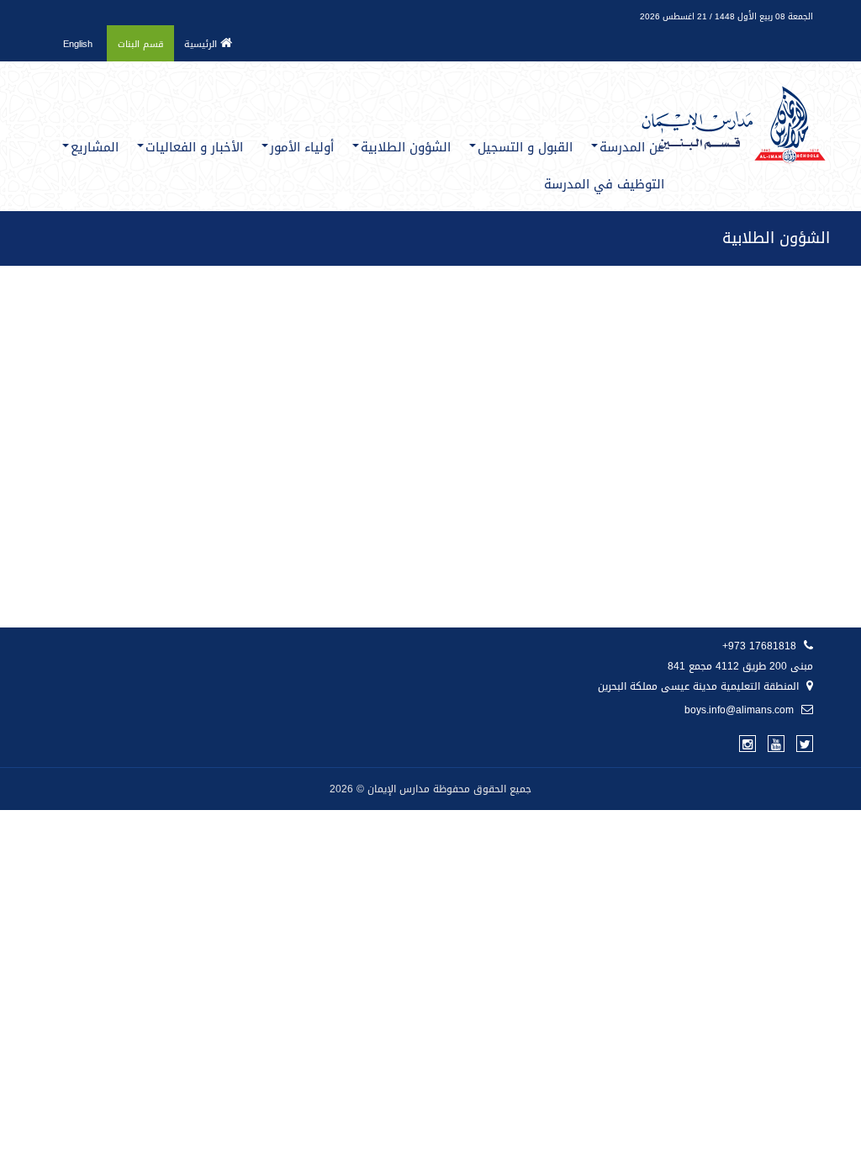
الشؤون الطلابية (406, 147)
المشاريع (95, 147)
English (77, 44)
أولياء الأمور (302, 147)
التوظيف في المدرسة (604, 184)
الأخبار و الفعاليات (194, 147)
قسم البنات (140, 44)
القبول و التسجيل (525, 147)
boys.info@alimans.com (740, 710)
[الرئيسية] (733, 91)
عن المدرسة (632, 147)
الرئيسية (202, 44)
